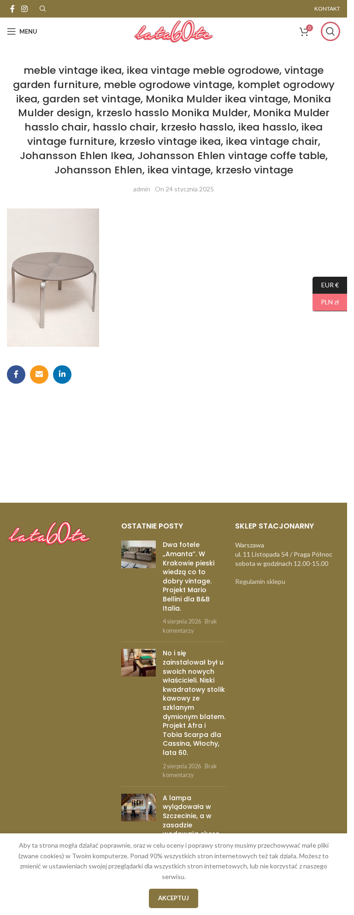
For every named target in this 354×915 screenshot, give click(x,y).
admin (141, 189)
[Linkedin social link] (62, 374)
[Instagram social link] (24, 9)
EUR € (326, 284)
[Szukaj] (330, 31)
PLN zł (326, 301)
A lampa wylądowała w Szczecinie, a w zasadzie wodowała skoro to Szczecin (191, 820)
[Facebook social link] (12, 9)
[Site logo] (173, 31)
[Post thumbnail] (138, 588)
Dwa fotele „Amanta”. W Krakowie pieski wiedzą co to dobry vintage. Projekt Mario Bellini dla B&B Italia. (188, 576)
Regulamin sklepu (260, 581)
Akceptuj (173, 898)
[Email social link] (39, 374)
